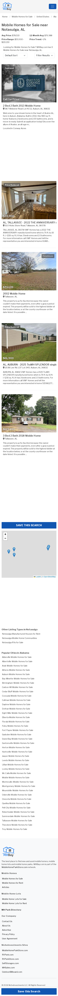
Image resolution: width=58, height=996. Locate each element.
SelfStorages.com (10, 963)
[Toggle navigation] (52, 6)
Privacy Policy (8, 934)
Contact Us (7, 921)
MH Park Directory (11, 910)
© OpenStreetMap (49, 576)
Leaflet (38, 576)
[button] (14, 549)
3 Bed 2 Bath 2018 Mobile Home (22, 435)
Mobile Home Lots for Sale (14, 899)
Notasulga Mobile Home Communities (19, 638)
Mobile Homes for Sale (12, 878)
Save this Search (29, 991)
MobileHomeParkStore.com (14, 867)
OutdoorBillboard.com (12, 972)
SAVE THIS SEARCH (29, 525)
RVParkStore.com (10, 959)
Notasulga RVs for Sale (12, 642)
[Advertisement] (29, 490)
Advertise (6, 930)
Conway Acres (19, 128)
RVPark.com (7, 955)
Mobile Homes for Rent (12, 883)
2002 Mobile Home (14, 293)
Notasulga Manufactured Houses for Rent (21, 634)
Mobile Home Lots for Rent (14, 903)
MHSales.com (8, 967)
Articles (5, 887)
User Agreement (9, 938)
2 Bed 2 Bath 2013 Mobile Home (22, 105)
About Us (6, 925)
